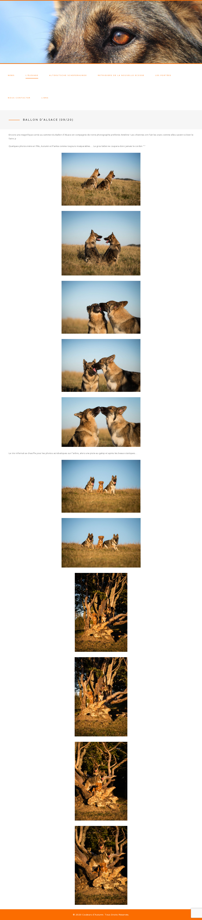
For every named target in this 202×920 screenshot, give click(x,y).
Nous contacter (19, 98)
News (11, 75)
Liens (45, 98)
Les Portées (163, 75)
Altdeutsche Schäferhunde (68, 75)
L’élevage (32, 75)
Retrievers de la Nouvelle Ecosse (121, 75)
